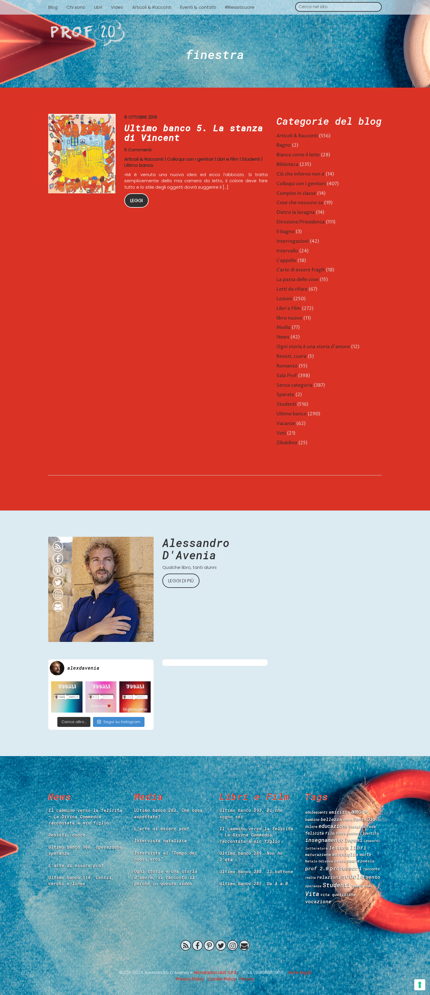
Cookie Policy (221, 979)
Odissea (326, 861)
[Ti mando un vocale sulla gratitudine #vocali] (101, 697)
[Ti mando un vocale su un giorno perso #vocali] (135, 697)
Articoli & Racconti (151, 7)
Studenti (251, 159)
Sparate (285, 394)
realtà (310, 878)
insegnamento (324, 839)
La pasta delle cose (297, 279)
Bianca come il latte (298, 155)
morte (365, 854)
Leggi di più (181, 580)
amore (360, 811)
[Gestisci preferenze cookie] (419, 984)
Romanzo (286, 366)
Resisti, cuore (291, 356)
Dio (371, 819)
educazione (333, 826)
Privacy (246, 979)
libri (358, 847)
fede (371, 826)
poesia (367, 861)
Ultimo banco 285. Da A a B (253, 883)
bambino (312, 819)
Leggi (136, 200)
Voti (281, 433)
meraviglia (345, 854)
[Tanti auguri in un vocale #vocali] (66, 697)
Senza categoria (294, 385)
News (282, 337)
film (329, 833)
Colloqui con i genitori (190, 159)
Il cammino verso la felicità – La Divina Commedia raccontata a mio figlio (85, 816)
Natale (311, 861)
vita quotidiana (337, 894)
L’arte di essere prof (76, 865)
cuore (348, 819)
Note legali (299, 972)
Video (117, 7)
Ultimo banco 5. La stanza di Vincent (193, 132)
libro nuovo (289, 318)
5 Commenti (138, 150)
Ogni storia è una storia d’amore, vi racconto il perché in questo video (165, 877)
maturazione (318, 854)
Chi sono (75, 7)
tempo (358, 885)
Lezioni (284, 299)
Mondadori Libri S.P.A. (216, 972)
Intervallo (287, 251)
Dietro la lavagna (295, 212)
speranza (313, 886)
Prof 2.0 (215, 33)
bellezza (331, 819)
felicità (314, 833)
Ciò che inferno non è (300, 174)
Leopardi (372, 840)
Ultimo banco (138, 165)
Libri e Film (227, 159)
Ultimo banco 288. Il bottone (256, 871)
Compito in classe (296, 193)
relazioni (328, 877)
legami (353, 840)
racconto (371, 868)
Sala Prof (286, 375)
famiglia (357, 826)
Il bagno (285, 231)
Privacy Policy (190, 979)
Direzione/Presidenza (300, 222)
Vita (312, 894)
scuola (353, 876)
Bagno (283, 145)
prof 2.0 (316, 868)
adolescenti (316, 812)
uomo (368, 886)
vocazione (318, 901)
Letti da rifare (291, 289)
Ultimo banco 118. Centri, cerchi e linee (81, 880)
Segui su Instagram (121, 722)
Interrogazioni (292, 241)
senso (373, 877)
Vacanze (285, 423)
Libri (98, 7)
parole (340, 861)
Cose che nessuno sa (299, 202)
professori (346, 868)
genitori (354, 833)
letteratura (316, 848)
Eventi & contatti (198, 7)
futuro (341, 833)
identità (370, 833)
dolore (311, 826)
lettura (339, 847)
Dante (360, 819)
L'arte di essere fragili (300, 270)
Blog (53, 7)
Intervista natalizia (160, 840)
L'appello (286, 260)
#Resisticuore (239, 7)
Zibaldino (286, 443)
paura (353, 861)
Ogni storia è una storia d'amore (313, 346)
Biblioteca (287, 164)
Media (283, 327)
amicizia (339, 812)
